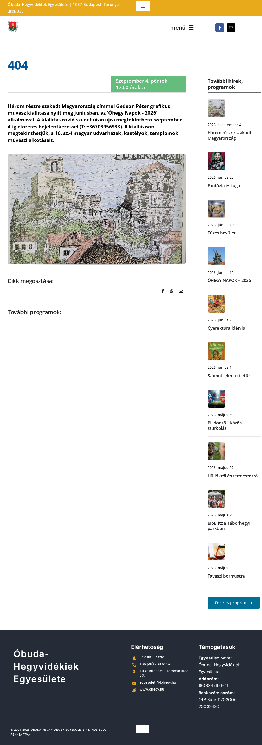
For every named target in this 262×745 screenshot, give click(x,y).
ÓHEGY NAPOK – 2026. (230, 280)
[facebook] (219, 27)
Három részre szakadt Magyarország (230, 135)
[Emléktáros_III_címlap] (216, 345)
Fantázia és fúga (224, 185)
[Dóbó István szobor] (216, 250)
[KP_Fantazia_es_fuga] (216, 155)
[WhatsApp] (172, 297)
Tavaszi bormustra (226, 576)
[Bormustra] (216, 545)
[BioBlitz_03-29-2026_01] (216, 492)
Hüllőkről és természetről (233, 476)
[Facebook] (163, 297)
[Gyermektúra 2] (216, 297)
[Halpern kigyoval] (216, 445)
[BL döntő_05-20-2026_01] (216, 392)
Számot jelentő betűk (229, 375)
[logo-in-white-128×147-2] (13, 23)
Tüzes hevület (222, 233)
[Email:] (180, 297)
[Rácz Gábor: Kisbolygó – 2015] (216, 202)
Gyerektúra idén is (226, 328)
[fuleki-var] (216, 102)
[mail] (231, 27)
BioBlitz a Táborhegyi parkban (229, 525)
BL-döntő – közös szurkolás (225, 425)
